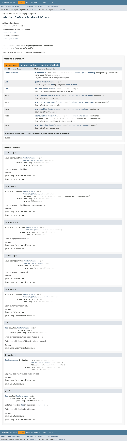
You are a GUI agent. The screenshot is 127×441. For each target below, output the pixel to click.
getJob (38, 82)
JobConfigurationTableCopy (80, 95)
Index (45, 3)
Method (33, 10)
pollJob (38, 89)
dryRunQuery (40, 73)
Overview (5, 3)
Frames (30, 7)
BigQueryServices (10, 39)
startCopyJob (41, 95)
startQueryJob (41, 125)
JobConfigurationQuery (84, 73)
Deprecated (36, 3)
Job (6, 82)
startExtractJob (42, 102)
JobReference (48, 82)
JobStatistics (11, 73)
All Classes (53, 7)
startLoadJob (41, 109)
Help (51, 3)
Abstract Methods (50, 65)
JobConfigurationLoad (78, 109)
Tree (28, 3)
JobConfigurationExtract (82, 102)
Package (13, 3)
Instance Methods (29, 65)
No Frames (39, 7)
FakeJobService (9, 32)
